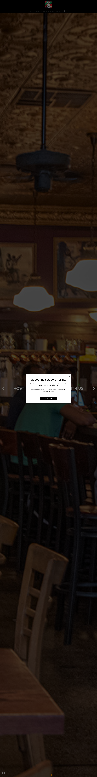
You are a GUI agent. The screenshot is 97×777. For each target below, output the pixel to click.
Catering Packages (48, 398)
